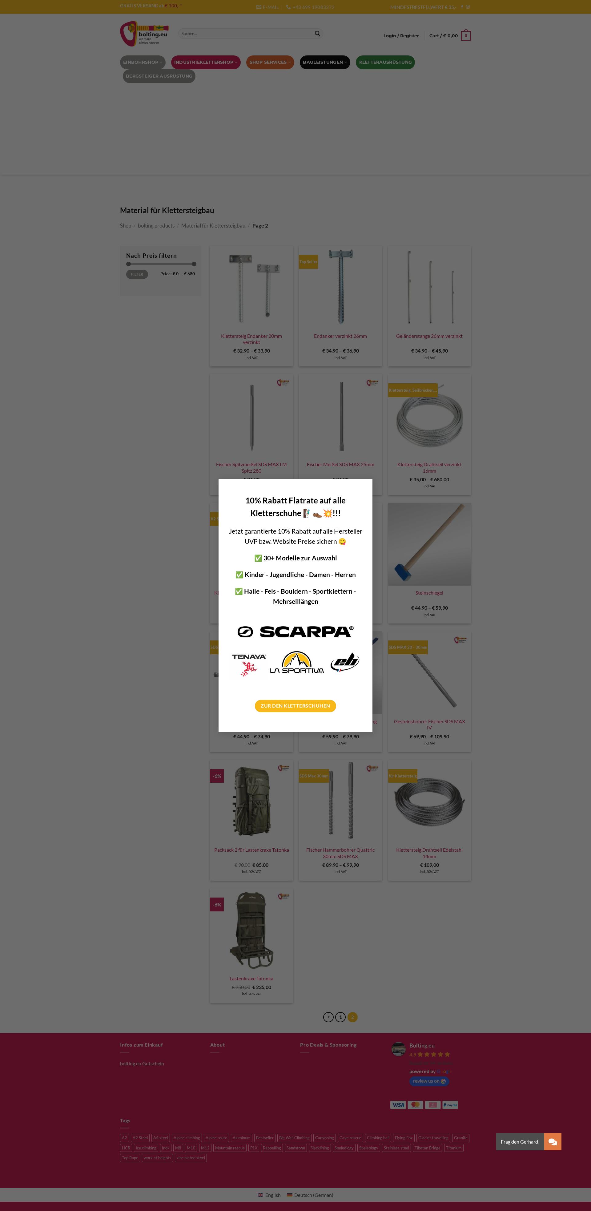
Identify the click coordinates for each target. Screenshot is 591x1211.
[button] (552, 1141)
